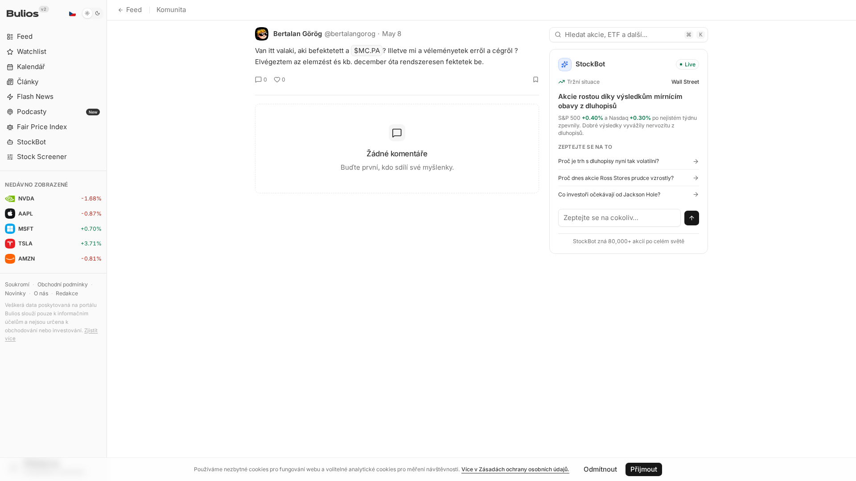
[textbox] (619, 218)
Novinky (15, 293)
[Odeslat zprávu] (692, 218)
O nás (41, 293)
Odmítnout (600, 469)
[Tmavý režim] (92, 13)
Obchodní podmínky (62, 284)
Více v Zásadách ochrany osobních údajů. (515, 469)
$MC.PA (367, 50)
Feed (134, 9)
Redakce (67, 293)
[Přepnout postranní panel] (106, 240)
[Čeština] (72, 13)
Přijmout (643, 469)
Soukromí (17, 284)
